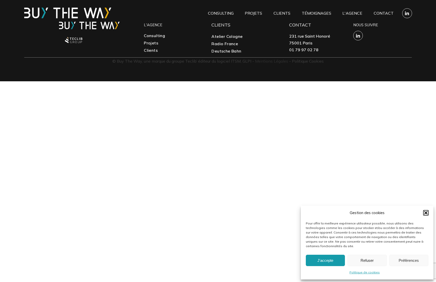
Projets (253, 13)
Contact (384, 13)
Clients (282, 13)
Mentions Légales (271, 61)
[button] (425, 212)
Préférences (409, 260)
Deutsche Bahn (226, 51)
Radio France (224, 43)
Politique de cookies (364, 272)
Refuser (367, 260)
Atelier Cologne (226, 36)
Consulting (221, 13)
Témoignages (316, 13)
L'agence (352, 13)
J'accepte (325, 260)
